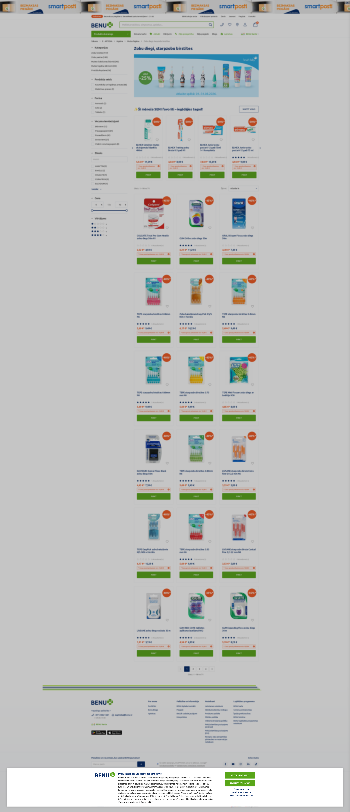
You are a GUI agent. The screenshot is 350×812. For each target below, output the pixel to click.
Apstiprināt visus (240, 775)
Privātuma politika (241, 792)
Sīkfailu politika (241, 789)
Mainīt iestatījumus (240, 796)
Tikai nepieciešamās (240, 783)
